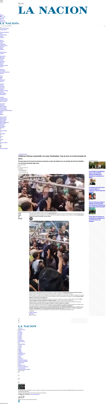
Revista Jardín (3, 123)
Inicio (2, 15)
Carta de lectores (3, 109)
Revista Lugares (3, 119)
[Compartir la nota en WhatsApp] (20, 215)
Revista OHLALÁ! (3, 117)
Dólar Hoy (2, 41)
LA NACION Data (3, 34)
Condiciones (32, 394)
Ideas (1, 113)
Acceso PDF (2, 103)
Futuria (1, 40)
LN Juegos (2, 84)
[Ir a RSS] (19, 382)
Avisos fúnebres (3, 106)
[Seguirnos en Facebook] (19, 372)
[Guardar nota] (19, 213)
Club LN (3, 20)
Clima (1, 33)
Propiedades (2, 44)
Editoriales (2, 69)
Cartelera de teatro (4, 99)
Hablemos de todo (4, 65)
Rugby (1, 77)
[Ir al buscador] (19, 5)
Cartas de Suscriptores (4, 72)
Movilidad (2, 46)
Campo (1, 42)
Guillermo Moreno (33, 312)
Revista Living (3, 121)
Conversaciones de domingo (6, 110)
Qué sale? (2, 97)
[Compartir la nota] (19, 215)
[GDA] (21, 398)
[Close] (19, 319)
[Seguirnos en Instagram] (19, 379)
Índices (1, 48)
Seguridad (2, 57)
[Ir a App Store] (21, 389)
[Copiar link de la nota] (19, 217)
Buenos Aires (2, 56)
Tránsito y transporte (4, 32)
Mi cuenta (3, 21)
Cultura (1, 60)
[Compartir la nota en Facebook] (19, 218)
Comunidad (2, 61)
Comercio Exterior (4, 45)
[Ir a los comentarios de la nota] (20, 213)
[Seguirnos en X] (19, 375)
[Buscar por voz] (104, 26)
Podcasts (2, 91)
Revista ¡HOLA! (3, 118)
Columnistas (2, 70)
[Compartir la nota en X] (20, 218)
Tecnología (2, 86)
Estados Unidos (3, 52)
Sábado (1, 111)
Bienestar (2, 62)
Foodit (2, 18)
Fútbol (1, 76)
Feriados (2, 89)
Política (25, 154)
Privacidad (37, 394)
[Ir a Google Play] (21, 386)
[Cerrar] (18, 23)
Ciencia (1, 64)
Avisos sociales (3, 107)
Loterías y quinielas (4, 90)
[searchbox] (52, 26)
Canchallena (2, 80)
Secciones (3, 16)
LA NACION (20, 154)
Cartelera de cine (3, 98)
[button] (53, 85)
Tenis (1, 78)
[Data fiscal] (19, 402)
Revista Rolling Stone (4, 122)
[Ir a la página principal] (53, 13)
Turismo (1, 85)
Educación (2, 58)
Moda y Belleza (3, 93)
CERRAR (1, 0)
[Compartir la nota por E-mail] (21, 218)
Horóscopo (2, 87)
